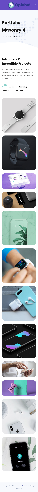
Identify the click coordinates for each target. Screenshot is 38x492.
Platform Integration (19, 263)
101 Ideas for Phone (19, 197)
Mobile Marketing (19, 339)
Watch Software (19, 113)
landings (5, 91)
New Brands (19, 414)
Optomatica (25, 486)
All (3, 87)
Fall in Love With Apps (19, 179)
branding (23, 87)
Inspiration (19, 451)
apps (11, 87)
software (19, 91)
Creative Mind (19, 367)
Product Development (19, 226)
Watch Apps (19, 150)
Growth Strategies (19, 301)
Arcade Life (19, 386)
